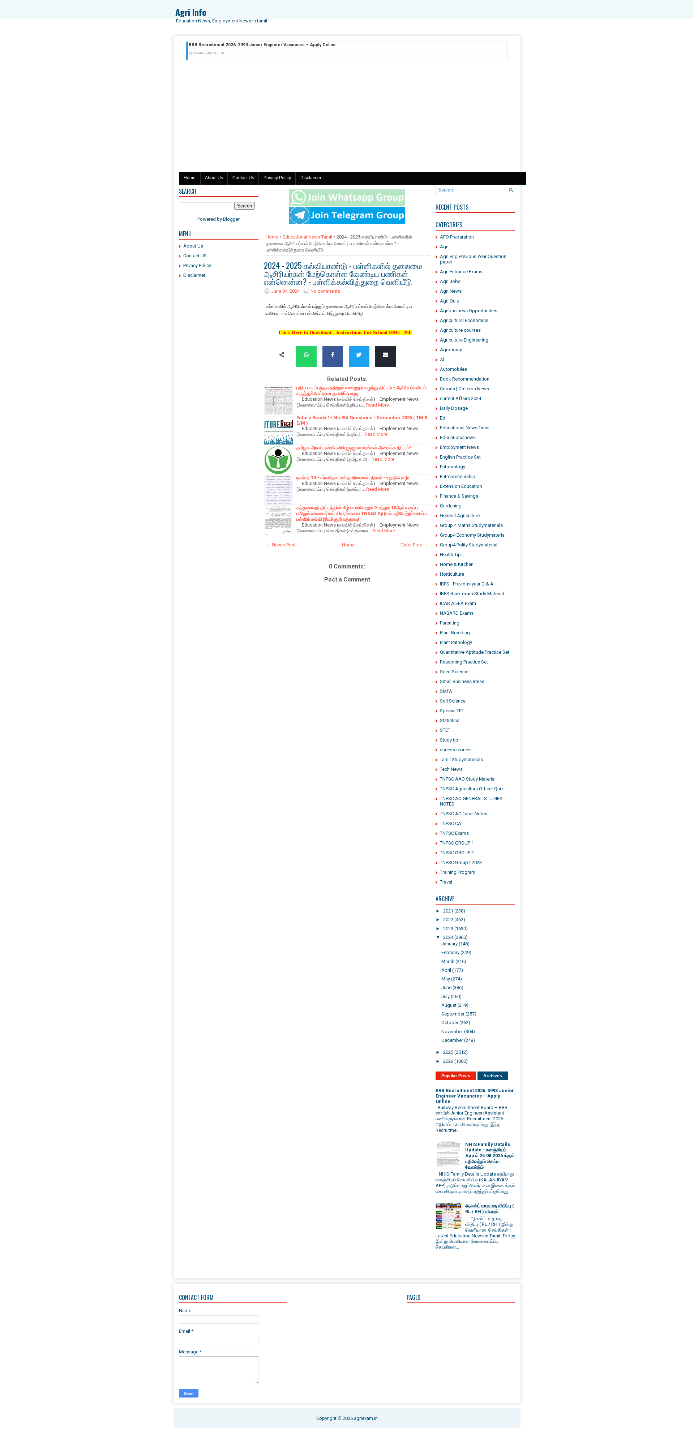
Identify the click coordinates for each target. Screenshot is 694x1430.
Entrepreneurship (457, 476)
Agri (444, 246)
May (445, 979)
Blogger (231, 219)
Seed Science (454, 671)
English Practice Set (460, 457)
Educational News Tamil (307, 237)
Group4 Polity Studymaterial (468, 544)
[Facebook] (332, 355)
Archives (492, 1075)
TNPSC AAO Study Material (468, 779)
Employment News (459, 447)
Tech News (451, 769)
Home (190, 177)
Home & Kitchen (457, 564)
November (452, 1031)
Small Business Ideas (462, 681)
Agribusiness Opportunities (468, 310)
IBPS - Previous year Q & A (466, 584)
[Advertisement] (347, 117)
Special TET (452, 710)
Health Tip (450, 554)
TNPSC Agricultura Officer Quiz (472, 788)
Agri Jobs (450, 281)
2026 (448, 1061)
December (452, 1040)
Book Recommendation (464, 379)
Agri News (451, 291)
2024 (448, 937)
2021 (448, 911)
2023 (448, 928)
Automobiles (453, 369)
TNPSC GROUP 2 (457, 852)
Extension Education (461, 486)
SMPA (446, 691)
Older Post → (414, 544)
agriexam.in (366, 1418)
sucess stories (455, 749)
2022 (448, 919)
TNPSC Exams (454, 833)
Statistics (449, 720)
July (445, 996)
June (446, 987)
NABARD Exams (457, 613)
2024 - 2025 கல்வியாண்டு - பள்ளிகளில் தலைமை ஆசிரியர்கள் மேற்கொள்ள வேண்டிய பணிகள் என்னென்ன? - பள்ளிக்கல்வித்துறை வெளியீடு (343, 273)
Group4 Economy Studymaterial (473, 535)
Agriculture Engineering (464, 340)
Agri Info (190, 11)
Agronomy (451, 349)
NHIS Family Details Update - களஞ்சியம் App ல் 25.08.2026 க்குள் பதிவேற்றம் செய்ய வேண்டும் (490, 1156)
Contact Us (243, 177)
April (446, 970)
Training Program (457, 872)
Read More (377, 405)
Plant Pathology (456, 642)
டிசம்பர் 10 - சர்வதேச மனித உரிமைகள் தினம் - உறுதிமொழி (352, 477)
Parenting (449, 623)
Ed (442, 418)
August (449, 1005)
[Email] (385, 355)
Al (442, 359)
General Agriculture (460, 515)
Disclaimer (310, 177)
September (452, 1014)
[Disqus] (347, 846)
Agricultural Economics (464, 320)
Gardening (451, 505)
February (450, 952)
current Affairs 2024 (460, 398)
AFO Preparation (457, 237)
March (447, 961)
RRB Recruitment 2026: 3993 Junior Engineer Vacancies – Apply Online (475, 1096)
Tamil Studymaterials (461, 759)
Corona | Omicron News (464, 388)
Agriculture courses (460, 330)
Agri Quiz (449, 301)
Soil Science (453, 701)
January (449, 943)
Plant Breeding (455, 632)
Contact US (195, 255)
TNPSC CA (450, 823)
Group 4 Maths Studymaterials (471, 525)
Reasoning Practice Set (464, 662)
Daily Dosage (454, 408)
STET (445, 730)
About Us (214, 177)
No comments (325, 291)
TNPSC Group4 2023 (461, 862)
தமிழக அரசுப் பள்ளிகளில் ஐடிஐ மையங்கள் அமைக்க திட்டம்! (353, 447)
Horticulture (452, 574)
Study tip (449, 740)
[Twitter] (359, 355)
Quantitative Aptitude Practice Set (474, 652)
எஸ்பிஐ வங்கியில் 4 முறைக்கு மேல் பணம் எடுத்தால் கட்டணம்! (243, 47)
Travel (446, 882)
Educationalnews (458, 437)
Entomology (452, 466)
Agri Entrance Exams (461, 271)
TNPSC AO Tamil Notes (463, 813)
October (449, 1022)
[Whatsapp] (306, 355)
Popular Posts (455, 1075)
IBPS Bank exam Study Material (472, 593)
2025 (448, 1052)
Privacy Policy (277, 177)
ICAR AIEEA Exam (458, 603)
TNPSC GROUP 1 (457, 843)
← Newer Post (281, 544)
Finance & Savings (459, 496)
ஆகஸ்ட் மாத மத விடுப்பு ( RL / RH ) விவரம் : (489, 1208)
